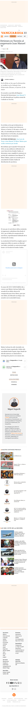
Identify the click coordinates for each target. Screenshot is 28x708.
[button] (1, 36)
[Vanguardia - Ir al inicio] (14, 33)
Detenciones (14, 375)
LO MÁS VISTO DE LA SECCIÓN (12, 528)
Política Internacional (16, 433)
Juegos (6, 36)
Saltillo (19, 36)
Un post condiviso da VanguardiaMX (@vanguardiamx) (14, 282)
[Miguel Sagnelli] (14, 402)
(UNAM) (7, 417)
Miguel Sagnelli (9, 79)
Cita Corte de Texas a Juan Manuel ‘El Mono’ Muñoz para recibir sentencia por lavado (14, 141)
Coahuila (13, 36)
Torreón (14, 384)
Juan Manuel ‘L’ (21, 95)
